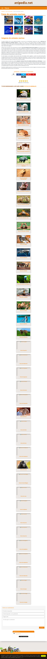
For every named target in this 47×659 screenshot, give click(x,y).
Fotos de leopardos (23, 403)
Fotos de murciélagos (23, 482)
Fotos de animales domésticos (23, 151)
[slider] (23, 81)
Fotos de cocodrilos (23, 297)
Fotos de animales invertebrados (23, 178)
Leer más (21, 657)
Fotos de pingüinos (23, 549)
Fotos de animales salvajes (23, 231)
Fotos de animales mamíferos (23, 191)
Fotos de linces (23, 416)
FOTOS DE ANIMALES (30, 86)
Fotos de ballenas (23, 257)
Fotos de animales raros (23, 217)
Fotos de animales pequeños (23, 204)
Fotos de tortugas (23, 602)
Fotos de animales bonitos (23, 125)
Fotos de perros (23, 535)
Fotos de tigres (23, 589)
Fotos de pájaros (23, 509)
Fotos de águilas (23, 98)
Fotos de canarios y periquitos (23, 284)
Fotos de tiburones (23, 575)
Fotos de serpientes (23, 562)
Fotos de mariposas (23, 456)
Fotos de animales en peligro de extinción (23, 165)
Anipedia (3, 11)
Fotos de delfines (23, 323)
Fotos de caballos (23, 270)
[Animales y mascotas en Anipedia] (23, 3)
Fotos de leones (23, 390)
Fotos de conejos (23, 310)
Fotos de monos (23, 469)
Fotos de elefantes (23, 337)
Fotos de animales (9, 11)
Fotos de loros (23, 443)
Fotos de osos (23, 496)
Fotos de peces (23, 522)
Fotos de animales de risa (23, 138)
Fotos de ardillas (23, 244)
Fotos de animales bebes (23, 111)
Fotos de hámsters (23, 363)
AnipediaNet (18, 633)
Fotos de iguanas (23, 376)
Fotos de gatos (23, 350)
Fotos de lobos (24, 429)
